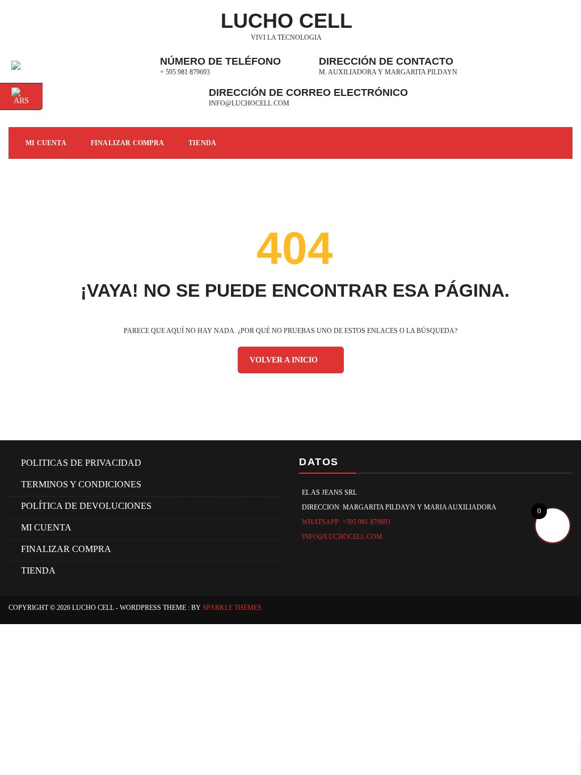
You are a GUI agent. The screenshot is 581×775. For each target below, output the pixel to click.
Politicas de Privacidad (81, 462)
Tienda (202, 143)
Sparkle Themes (232, 608)
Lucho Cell (286, 20)
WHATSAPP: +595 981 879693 (346, 522)
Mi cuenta (46, 527)
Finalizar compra (127, 143)
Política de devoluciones (86, 506)
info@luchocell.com (249, 103)
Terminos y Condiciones (81, 484)
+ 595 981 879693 (185, 72)
